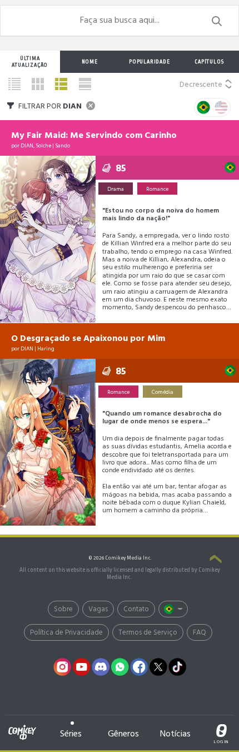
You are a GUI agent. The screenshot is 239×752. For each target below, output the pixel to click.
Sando (62, 145)
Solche (43, 145)
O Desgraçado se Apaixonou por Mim (88, 339)
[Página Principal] (22, 726)
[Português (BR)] (173, 609)
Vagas (98, 609)
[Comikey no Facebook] (139, 667)
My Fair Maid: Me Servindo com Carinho (94, 135)
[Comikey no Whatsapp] (120, 667)
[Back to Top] (216, 560)
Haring (45, 348)
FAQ (199, 633)
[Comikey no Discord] (101, 667)
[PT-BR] (203, 107)
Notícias (175, 734)
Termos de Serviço (147, 633)
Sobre (63, 609)
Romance (157, 189)
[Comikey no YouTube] (82, 667)
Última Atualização (30, 62)
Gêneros (123, 734)
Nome (90, 62)
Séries (71, 734)
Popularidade (149, 62)
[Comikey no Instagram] (63, 667)
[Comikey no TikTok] (178, 667)
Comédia (162, 392)
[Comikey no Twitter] (158, 667)
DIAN (27, 145)
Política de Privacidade (66, 633)
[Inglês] (221, 107)
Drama (115, 189)
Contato (136, 609)
